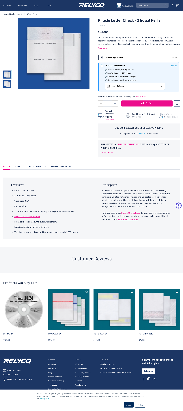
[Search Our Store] (166, 5)
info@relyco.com (14, 370)
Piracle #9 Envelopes (130, 213)
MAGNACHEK (54, 333)
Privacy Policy (45, 398)
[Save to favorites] (177, 103)
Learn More (141, 96)
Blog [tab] (17, 166)
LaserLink (8, 333)
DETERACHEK (100, 333)
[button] (7, 5)
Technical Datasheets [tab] (35, 166)
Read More (102, 48)
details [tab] (6, 166)
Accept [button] (128, 405)
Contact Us (105, 153)
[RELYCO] (92, 5)
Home (5, 14)
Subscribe (148, 371)
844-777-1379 (12, 375)
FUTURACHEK (146, 333)
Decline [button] (140, 405)
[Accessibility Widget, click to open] (179, 206)
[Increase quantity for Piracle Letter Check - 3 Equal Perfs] (115, 103)
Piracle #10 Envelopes (128, 219)
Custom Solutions (127, 144)
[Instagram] (148, 378)
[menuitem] (9, 5)
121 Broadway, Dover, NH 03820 (19, 379)
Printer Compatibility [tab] (61, 166)
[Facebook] (143, 378)
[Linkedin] (154, 378)
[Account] (172, 5)
